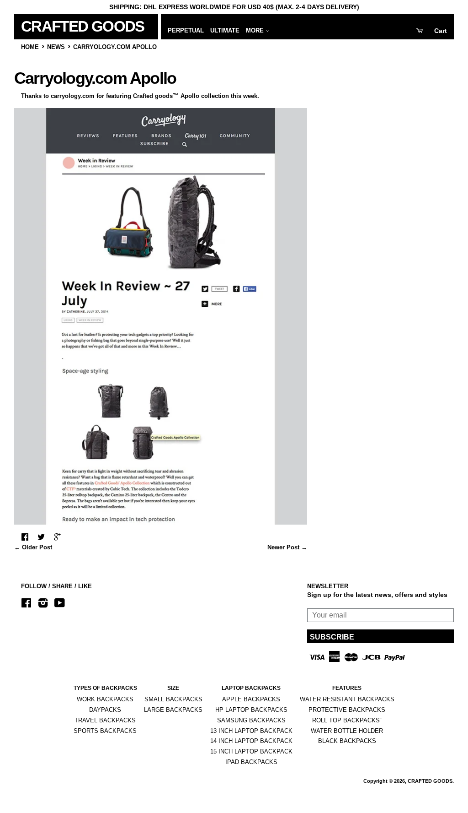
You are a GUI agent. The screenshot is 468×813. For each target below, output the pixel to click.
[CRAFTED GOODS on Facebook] (26, 604)
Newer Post (283, 547)
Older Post (37, 547)
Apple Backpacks (251, 699)
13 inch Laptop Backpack (251, 730)
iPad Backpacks (251, 762)
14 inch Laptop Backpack (251, 740)
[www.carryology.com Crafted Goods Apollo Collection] (160, 522)
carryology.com (73, 95)
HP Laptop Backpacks (251, 709)
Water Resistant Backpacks (347, 699)
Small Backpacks (173, 699)
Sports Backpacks (105, 730)
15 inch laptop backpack (251, 751)
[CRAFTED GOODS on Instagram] (43, 604)
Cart (440, 30)
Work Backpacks (105, 699)
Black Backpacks (347, 740)
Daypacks (105, 709)
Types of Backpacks (105, 688)
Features (347, 688)
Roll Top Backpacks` (347, 720)
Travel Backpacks (105, 720)
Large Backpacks (173, 709)
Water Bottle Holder (347, 730)
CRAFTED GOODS (66, 26)
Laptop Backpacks (251, 688)
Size (173, 688)
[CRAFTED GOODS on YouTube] (59, 604)
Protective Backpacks (346, 709)
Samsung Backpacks (251, 720)
